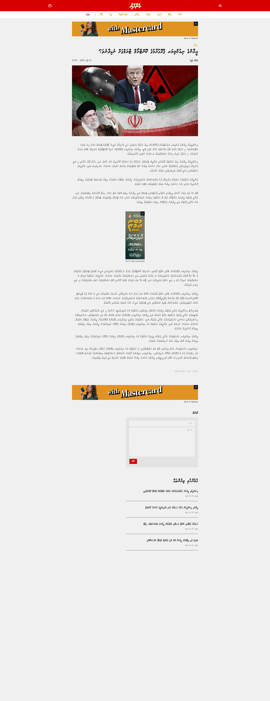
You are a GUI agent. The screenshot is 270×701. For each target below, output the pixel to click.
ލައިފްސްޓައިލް (123, 14)
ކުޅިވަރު (148, 14)
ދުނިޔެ (159, 14)
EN (87, 15)
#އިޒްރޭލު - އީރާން (192, 371)
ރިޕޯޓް (196, 45)
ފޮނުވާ (133, 461)
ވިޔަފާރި (137, 14)
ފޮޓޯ (101, 14)
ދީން (110, 14)
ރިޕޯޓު (170, 14)
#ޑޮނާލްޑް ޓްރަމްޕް (180, 371)
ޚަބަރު (180, 14)
